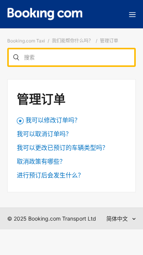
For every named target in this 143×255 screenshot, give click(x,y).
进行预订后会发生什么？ (50, 175)
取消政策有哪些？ (41, 161)
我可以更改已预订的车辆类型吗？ (62, 147)
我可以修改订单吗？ (53, 120)
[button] (132, 14)
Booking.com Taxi (26, 41)
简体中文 (117, 218)
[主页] (45, 14)
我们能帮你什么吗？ (72, 41)
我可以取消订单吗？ (44, 134)
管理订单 (109, 41)
